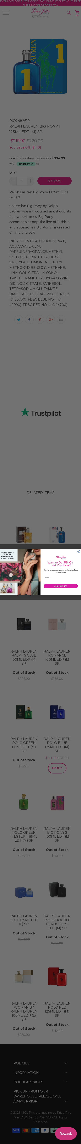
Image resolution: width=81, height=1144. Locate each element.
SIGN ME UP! (60, 586)
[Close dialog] (78, 551)
